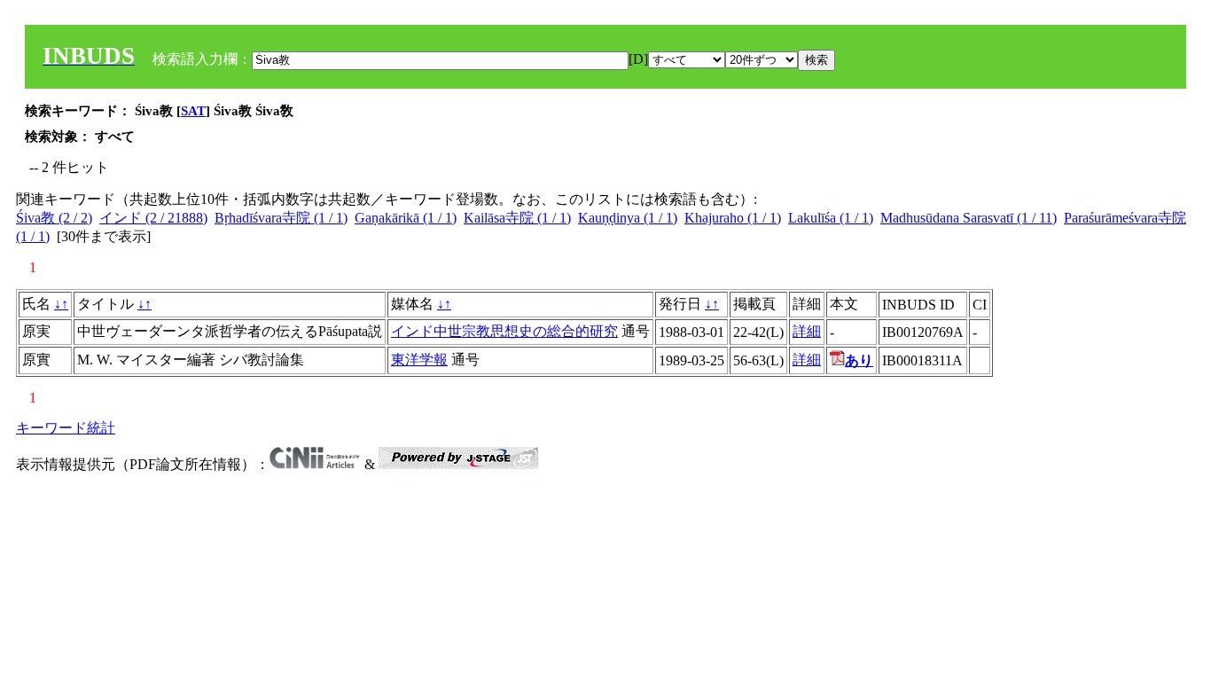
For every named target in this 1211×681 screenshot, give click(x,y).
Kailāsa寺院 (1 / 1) (517, 217)
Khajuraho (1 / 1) (732, 217)
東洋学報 (419, 359)
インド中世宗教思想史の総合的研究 (504, 331)
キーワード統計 (65, 427)
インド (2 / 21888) (153, 217)
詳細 (807, 331)
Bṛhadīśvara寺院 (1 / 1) (281, 217)
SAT (193, 111)
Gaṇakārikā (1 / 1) (406, 217)
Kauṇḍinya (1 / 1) (627, 217)
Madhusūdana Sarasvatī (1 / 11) (968, 217)
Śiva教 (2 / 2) (54, 217)
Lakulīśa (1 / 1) (830, 217)
